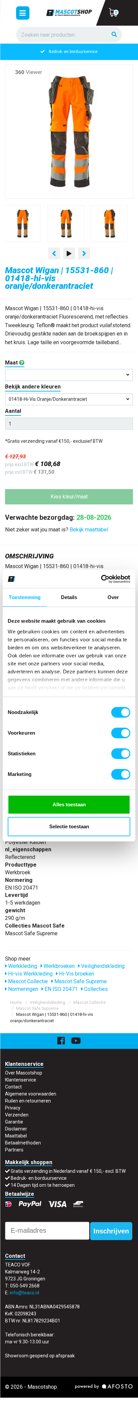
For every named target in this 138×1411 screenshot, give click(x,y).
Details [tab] (69, 597)
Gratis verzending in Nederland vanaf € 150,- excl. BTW (68, 1171)
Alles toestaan (69, 804)
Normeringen (22, 989)
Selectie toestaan (69, 826)
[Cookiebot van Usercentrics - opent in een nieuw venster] (101, 579)
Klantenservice (20, 1079)
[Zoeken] (114, 35)
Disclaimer (16, 1128)
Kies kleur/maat (69, 496)
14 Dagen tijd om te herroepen (43, 1185)
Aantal (13, 411)
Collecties (95, 989)
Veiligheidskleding (102, 966)
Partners (14, 1149)
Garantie (14, 1121)
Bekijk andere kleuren (33, 386)
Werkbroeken (58, 966)
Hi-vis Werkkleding (30, 974)
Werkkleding (22, 966)
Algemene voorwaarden (30, 1093)
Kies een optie (69, 1400)
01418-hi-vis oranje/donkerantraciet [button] (48, 399)
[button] (69, 375)
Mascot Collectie (27, 981)
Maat (12, 362)
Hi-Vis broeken (76, 974)
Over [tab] (113, 597)
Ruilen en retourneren (28, 1100)
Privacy (12, 1107)
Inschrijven (111, 1231)
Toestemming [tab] (25, 597)
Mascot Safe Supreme (80, 981)
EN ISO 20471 (60, 989)
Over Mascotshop (23, 1072)
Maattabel (16, 1135)
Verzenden (16, 1114)
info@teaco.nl (24, 1292)
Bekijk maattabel (89, 529)
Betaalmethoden (23, 1142)
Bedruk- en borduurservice (73, 51)
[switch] (120, 733)
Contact (13, 1086)
